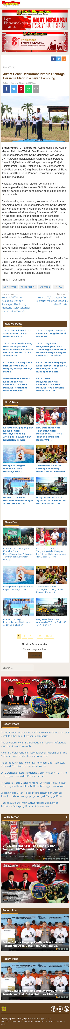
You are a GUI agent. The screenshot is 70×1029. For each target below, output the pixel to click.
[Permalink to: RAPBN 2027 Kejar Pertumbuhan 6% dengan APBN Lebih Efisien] (18, 486)
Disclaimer (57, 1021)
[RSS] (64, 58)
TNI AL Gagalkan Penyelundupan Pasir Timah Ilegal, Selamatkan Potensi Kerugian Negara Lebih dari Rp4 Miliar (51, 349)
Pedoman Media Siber (36, 1021)
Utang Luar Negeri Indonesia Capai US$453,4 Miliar (14, 468)
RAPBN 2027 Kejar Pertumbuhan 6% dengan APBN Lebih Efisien (18, 500)
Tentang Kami (41, 1018)
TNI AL (58, 286)
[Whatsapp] (28, 89)
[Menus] (65, 4)
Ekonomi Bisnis (17, 83)
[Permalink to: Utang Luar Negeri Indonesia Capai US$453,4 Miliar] (18, 454)
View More (35, 655)
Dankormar (9, 286)
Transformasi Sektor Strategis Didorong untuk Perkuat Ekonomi (50, 468)
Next (49, 636)
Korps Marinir (28, 286)
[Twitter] (59, 58)
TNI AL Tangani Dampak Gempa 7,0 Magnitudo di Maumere (51, 333)
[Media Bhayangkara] (11, 3)
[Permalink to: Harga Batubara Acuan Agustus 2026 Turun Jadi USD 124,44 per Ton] (51, 486)
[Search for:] (17, 668)
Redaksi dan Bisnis (10, 1021)
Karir (3, 1024)
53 (40, 636)
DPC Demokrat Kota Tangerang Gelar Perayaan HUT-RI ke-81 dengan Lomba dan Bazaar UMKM (49, 433)
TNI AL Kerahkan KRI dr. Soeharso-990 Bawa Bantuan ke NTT (17, 333)
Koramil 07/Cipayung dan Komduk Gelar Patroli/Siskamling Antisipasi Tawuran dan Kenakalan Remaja (18, 433)
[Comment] (36, 89)
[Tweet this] (14, 89)
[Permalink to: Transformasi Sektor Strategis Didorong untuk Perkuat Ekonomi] (51, 454)
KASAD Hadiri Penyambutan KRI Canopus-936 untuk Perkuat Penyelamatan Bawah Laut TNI (50, 384)
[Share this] (6, 89)
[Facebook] (53, 58)
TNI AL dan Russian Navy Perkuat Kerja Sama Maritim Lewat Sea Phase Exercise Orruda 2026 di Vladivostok (18, 349)
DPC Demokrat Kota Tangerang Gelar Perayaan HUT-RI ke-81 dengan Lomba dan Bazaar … (32, 849)
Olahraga (45, 286)
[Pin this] (21, 89)
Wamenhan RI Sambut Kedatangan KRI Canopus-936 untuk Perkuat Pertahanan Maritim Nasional (16, 384)
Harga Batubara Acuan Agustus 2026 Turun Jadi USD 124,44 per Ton (51, 500)
